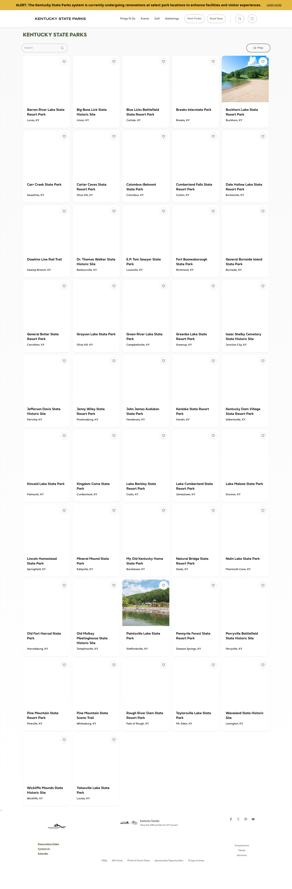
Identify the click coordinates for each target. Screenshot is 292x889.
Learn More (274, 5)
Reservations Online (48, 844)
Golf (157, 18)
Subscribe (43, 854)
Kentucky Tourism (149, 821)
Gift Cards (117, 860)
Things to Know (196, 860)
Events (145, 18)
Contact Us (44, 849)
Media (241, 850)
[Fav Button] (64, 61)
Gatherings (172, 18)
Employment (242, 845)
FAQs (104, 860)
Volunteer (242, 855)
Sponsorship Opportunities (169, 860)
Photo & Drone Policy (138, 860)
